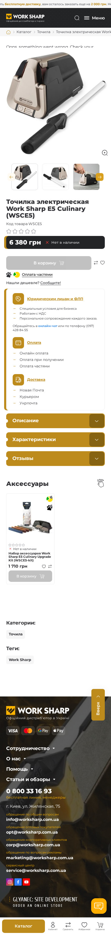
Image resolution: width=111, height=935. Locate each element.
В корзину (45, 263)
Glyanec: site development (45, 899)
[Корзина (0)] (100, 925)
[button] (11, 177)
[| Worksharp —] (25, 17)
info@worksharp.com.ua (32, 819)
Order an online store (38, 906)
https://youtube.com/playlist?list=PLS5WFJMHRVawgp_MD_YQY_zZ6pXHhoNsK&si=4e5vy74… (26, 882)
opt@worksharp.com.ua (32, 832)
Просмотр (30, 517)
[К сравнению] (95, 265)
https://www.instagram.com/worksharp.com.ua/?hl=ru (9, 882)
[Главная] (8, 32)
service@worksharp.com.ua (36, 870)
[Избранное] (84, 925)
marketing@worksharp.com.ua (39, 857)
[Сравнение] (68, 925)
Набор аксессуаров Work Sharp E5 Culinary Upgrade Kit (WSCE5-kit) (30, 557)
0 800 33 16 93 (29, 791)
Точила (15, 634)
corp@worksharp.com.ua (33, 844)
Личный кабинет (53, 925)
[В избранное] (102, 265)
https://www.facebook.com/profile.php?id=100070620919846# (18, 882)
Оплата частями (37, 274)
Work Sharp (20, 659)
